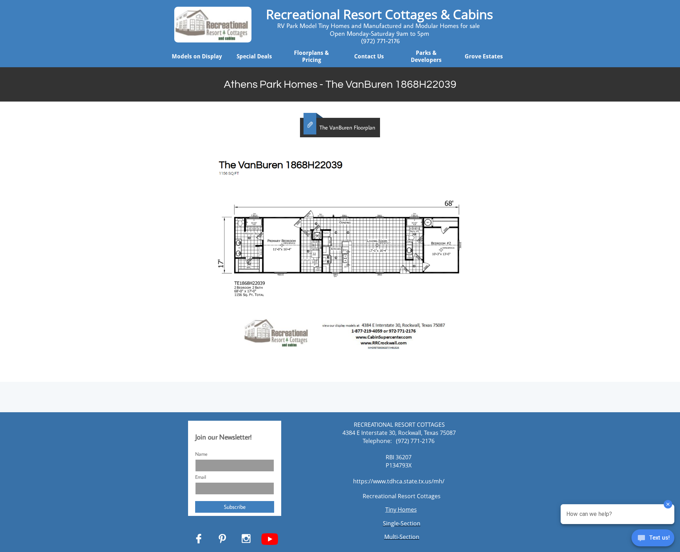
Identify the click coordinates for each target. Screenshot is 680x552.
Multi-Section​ (401, 537)
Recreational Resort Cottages (402, 496)
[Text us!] (653, 538)
